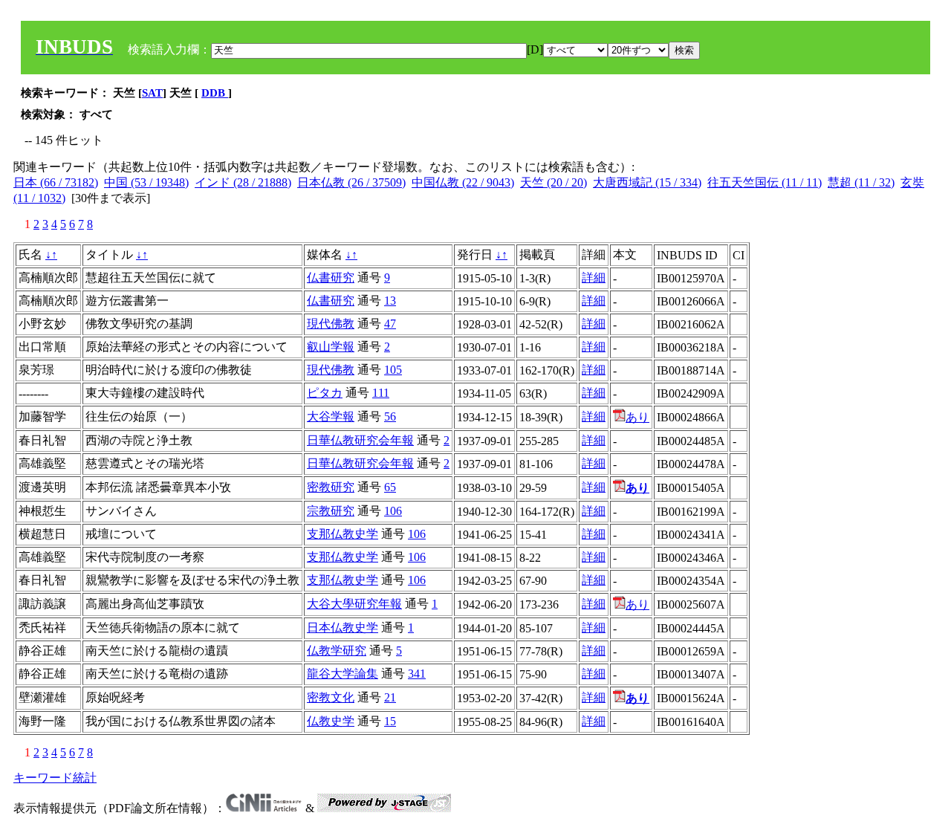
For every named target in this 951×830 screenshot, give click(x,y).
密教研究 (330, 487)
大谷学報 (330, 416)
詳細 (594, 277)
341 (417, 673)
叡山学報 (330, 346)
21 (390, 697)
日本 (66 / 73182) (55, 182)
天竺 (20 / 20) (553, 182)
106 (393, 511)
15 (390, 721)
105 (393, 369)
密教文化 (330, 697)
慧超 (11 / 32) (861, 182)
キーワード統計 (55, 777)
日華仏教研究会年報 (360, 440)
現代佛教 (330, 323)
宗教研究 (330, 511)
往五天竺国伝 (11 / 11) (764, 182)
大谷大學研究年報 (354, 603)
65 (390, 487)
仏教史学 (330, 721)
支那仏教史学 (342, 534)
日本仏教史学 (342, 627)
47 (390, 323)
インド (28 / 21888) (243, 182)
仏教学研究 (336, 650)
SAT (152, 93)
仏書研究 (330, 277)
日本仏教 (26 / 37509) (351, 182)
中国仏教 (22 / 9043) (463, 182)
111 (380, 392)
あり (637, 417)
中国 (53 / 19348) (146, 182)
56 (390, 416)
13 (390, 300)
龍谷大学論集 (342, 673)
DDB (214, 93)
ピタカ (325, 392)
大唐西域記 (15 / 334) (647, 182)
